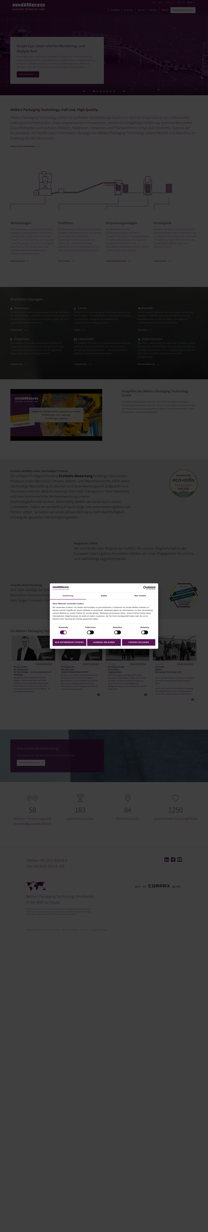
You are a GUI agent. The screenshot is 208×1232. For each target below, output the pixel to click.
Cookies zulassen (138, 642)
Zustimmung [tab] (67, 596)
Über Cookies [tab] (140, 596)
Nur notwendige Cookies (69, 642)
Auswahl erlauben (104, 642)
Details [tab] (104, 596)
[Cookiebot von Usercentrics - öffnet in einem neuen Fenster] (145, 588)
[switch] (90, 632)
